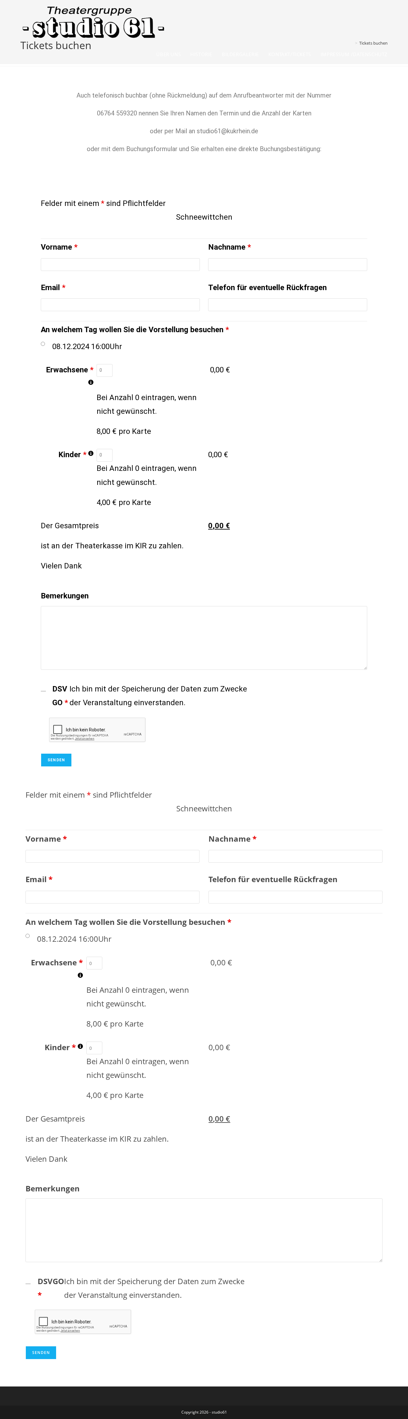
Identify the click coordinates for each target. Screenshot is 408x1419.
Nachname (229, 247)
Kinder (75, 456)
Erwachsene (69, 378)
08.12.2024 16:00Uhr (87, 346)
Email (53, 287)
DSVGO (60, 695)
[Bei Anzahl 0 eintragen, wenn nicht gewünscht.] (90, 382)
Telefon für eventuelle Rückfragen (267, 287)
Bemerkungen (65, 595)
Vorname (59, 247)
